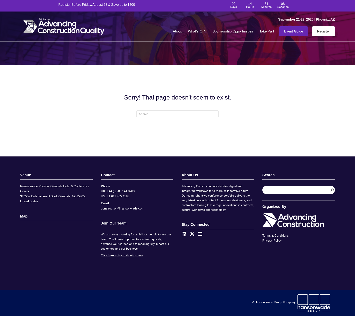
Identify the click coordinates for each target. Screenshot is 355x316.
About (177, 31)
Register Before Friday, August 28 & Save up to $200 (96, 4)
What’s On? (197, 31)
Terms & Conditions (275, 235)
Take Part (266, 31)
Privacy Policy (272, 240)
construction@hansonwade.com (122, 208)
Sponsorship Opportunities (232, 31)
